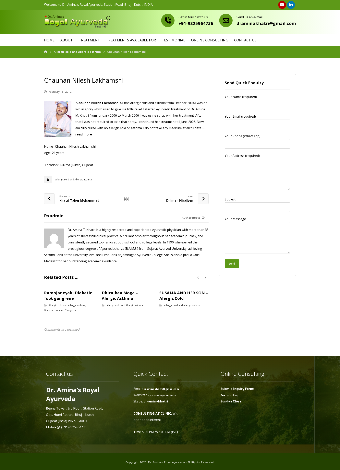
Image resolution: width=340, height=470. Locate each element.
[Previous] (198, 277)
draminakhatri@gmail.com (161, 389)
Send (232, 263)
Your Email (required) (240, 116)
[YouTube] (282, 5)
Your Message (235, 219)
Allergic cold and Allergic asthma (73, 179)
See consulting (229, 395)
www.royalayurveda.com (162, 395)
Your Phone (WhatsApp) (242, 136)
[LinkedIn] (291, 5)
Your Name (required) (241, 97)
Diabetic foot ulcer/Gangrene (60, 310)
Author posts (191, 217)
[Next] (205, 277)
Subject (230, 199)
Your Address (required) (242, 156)
